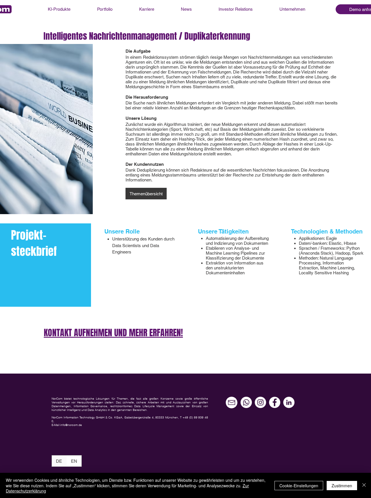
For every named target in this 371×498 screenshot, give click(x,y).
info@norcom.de (71, 425)
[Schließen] (364, 485)
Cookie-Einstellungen (298, 485)
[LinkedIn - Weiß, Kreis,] (288, 402)
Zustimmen (342, 485)
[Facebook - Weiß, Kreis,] (274, 402)
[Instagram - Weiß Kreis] (260, 402)
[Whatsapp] (246, 402)
